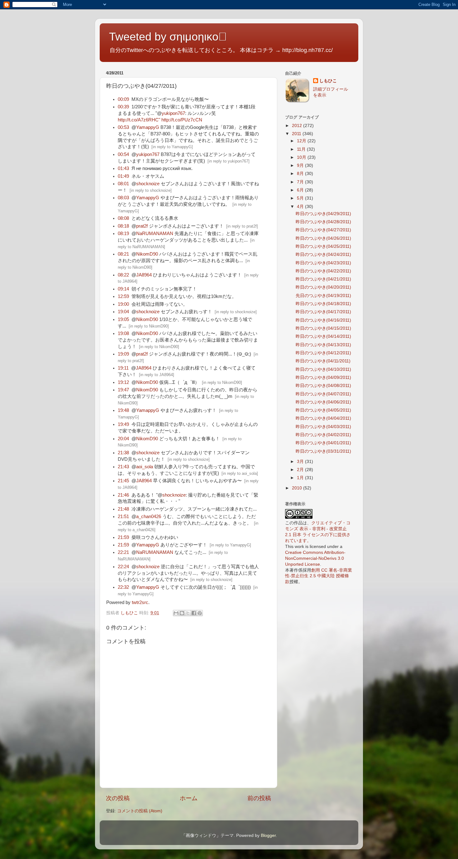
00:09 (123, 99)
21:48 (123, 509)
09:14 (123, 288)
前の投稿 (259, 798)
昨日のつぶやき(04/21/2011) (323, 279)
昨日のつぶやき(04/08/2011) (323, 385)
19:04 (123, 311)
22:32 (123, 587)
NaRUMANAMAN (154, 233)
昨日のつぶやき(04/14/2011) (323, 336)
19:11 (123, 368)
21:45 (123, 480)
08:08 (123, 218)
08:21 (123, 254)
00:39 (123, 106)
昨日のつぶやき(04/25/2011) (323, 246)
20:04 (123, 438)
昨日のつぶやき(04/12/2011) (323, 353)
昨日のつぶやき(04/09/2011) (323, 377)
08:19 (123, 233)
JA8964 (144, 274)
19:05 (123, 319)
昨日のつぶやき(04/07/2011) (323, 394)
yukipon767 (173, 113)
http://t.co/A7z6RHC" (139, 119)
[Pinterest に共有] (200, 613)
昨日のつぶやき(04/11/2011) (323, 361)
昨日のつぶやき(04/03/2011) (323, 426)
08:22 (123, 274)
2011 (297, 133)
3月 (301, 461)
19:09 (123, 354)
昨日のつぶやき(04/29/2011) (323, 213)
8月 (301, 173)
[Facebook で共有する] (194, 613)
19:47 (123, 389)
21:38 (123, 452)
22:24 (123, 566)
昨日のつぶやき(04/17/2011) (323, 311)
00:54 (123, 154)
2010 (297, 488)
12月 (302, 141)
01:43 (123, 168)
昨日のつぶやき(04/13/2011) (323, 344)
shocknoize (148, 183)
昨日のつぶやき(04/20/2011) (323, 287)
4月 (301, 206)
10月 (302, 157)
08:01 (123, 183)
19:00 (123, 304)
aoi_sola (144, 466)
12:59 (123, 296)
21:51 (123, 516)
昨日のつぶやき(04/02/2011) (323, 434)
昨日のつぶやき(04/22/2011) (323, 271)
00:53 (123, 127)
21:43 (123, 466)
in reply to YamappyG (172, 146)
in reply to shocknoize (150, 190)
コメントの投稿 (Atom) (139, 811)
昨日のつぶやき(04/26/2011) (323, 238)
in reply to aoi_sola (240, 473)
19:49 (123, 424)
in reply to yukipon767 (228, 161)
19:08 (123, 333)
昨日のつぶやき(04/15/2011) (323, 328)
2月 (301, 469)
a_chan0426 (148, 516)
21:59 (123, 537)
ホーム (189, 798)
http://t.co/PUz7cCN (181, 119)
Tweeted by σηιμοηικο (168, 36)
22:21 (123, 552)
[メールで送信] (176, 613)
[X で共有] (188, 613)
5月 (301, 198)
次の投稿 (118, 798)
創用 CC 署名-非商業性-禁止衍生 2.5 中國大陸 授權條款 (318, 576)
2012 (297, 125)
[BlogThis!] (182, 613)
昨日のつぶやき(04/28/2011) (323, 221)
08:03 (123, 197)
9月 (301, 165)
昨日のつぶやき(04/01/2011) (323, 443)
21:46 (123, 495)
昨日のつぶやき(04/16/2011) (323, 320)
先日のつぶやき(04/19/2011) (323, 295)
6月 (301, 190)
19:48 (123, 410)
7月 (301, 182)
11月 (302, 149)
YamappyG (147, 127)
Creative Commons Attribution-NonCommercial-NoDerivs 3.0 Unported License (315, 558)
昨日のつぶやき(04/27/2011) (323, 230)
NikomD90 (147, 254)
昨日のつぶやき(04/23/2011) (323, 263)
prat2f (142, 226)
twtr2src (140, 602)
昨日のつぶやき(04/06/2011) (323, 402)
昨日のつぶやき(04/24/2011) (323, 254)
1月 (301, 477)
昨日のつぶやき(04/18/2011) (323, 303)
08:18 (123, 226)
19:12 (123, 382)
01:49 (123, 176)
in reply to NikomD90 (149, 326)
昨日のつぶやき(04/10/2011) (323, 369)
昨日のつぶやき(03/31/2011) (323, 451)
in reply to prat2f (242, 226)
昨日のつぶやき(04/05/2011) (323, 410)
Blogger (268, 835)
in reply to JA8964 (156, 374)
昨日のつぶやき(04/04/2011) (323, 418)
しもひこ (328, 80)
